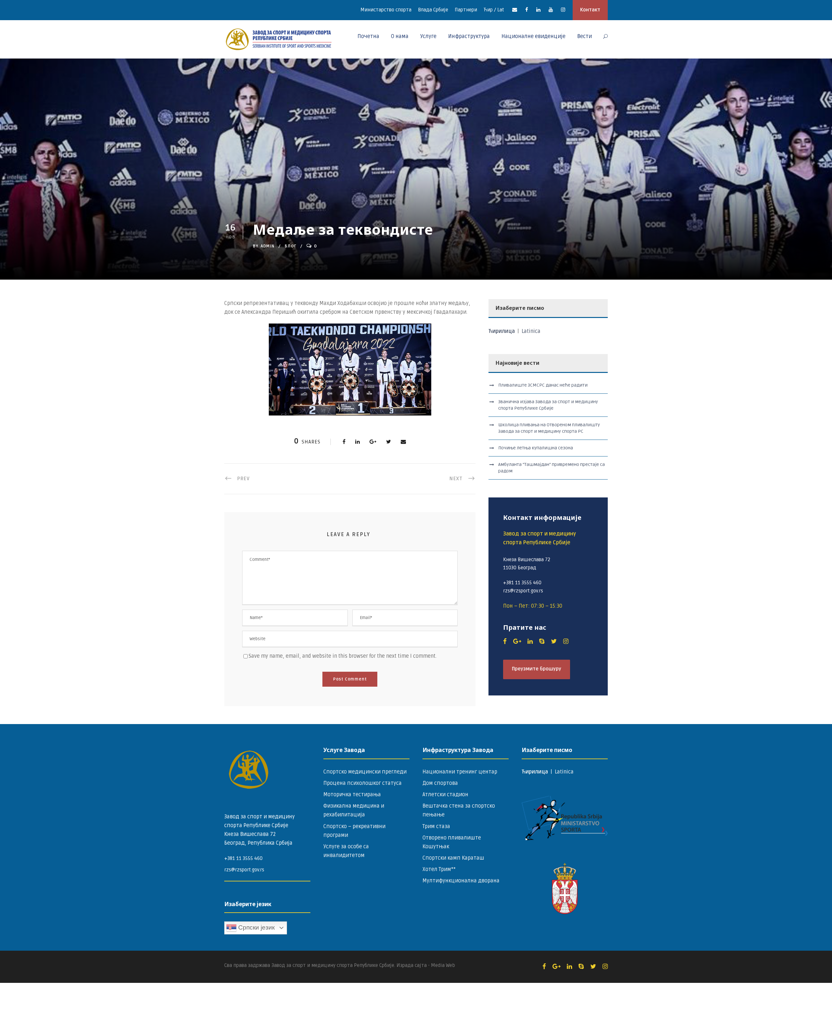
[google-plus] (517, 641)
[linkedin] (538, 10)
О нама (400, 36)
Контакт (590, 10)
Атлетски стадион (445, 794)
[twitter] (554, 641)
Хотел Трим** (439, 869)
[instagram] (563, 10)
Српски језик (256, 927)
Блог (290, 246)
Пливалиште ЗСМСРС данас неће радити (543, 385)
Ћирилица (502, 331)
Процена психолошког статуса (362, 783)
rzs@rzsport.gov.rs (244, 870)
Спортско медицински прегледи (365, 772)
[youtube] (551, 10)
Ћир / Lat (494, 10)
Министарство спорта (385, 10)
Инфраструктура (469, 36)
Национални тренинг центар (459, 772)
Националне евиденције (533, 36)
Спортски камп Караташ (453, 858)
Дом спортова (440, 783)
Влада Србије (433, 10)
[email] (514, 10)
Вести (584, 36)
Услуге (428, 36)
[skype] (541, 641)
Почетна (368, 36)
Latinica (531, 331)
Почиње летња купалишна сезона (535, 448)
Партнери (466, 10)
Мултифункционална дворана (461, 881)
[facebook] (526, 10)
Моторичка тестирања (352, 794)
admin (268, 246)
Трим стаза (436, 826)
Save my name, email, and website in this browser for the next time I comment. (342, 656)
